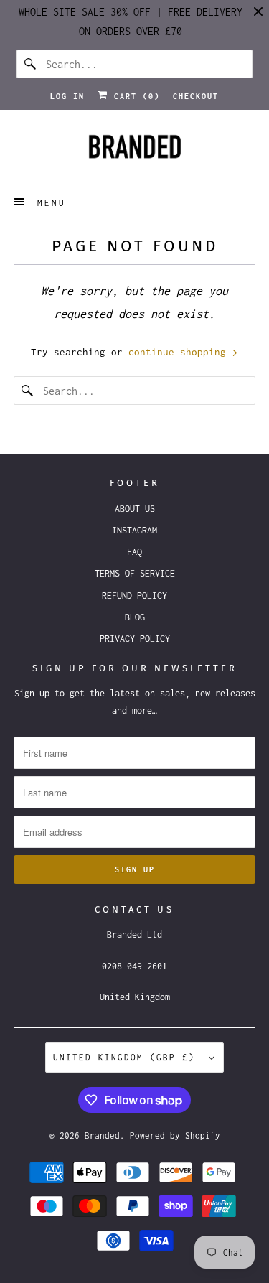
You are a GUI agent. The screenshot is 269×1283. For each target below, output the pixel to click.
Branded (102, 1135)
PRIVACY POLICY (135, 638)
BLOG (135, 617)
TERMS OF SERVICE (135, 573)
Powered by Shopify (175, 1135)
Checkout (196, 96)
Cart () (134, 96)
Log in (67, 96)
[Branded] (134, 150)
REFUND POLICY (134, 595)
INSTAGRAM (134, 530)
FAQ (134, 551)
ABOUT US (135, 508)
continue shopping (180, 352)
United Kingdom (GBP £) (127, 1057)
